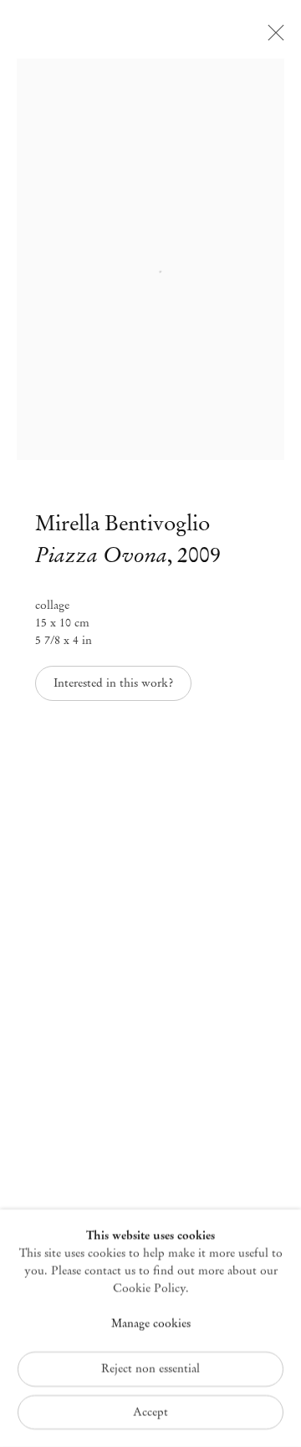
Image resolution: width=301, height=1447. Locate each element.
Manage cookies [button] (151, 1324)
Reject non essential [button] (150, 1368)
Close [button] (271, 37)
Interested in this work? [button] (113, 683)
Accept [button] (150, 1411)
